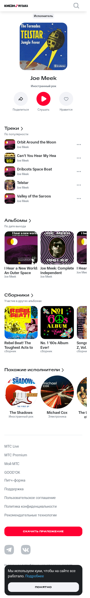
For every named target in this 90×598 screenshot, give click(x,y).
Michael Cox (57, 413)
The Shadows (21, 413)
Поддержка (14, 489)
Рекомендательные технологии (30, 515)
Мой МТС (11, 464)
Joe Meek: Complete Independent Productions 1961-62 (57, 270)
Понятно (43, 587)
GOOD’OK (12, 472)
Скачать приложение (43, 531)
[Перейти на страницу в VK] (26, 549)
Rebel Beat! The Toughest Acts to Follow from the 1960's (18, 345)
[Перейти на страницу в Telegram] (9, 549)
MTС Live (11, 446)
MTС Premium (15, 455)
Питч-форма (14, 480)
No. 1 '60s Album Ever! (54, 345)
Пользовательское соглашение (30, 497)
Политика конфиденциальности (30, 506)
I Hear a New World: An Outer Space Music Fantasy (21, 270)
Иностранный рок (43, 86)
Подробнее (34, 576)
